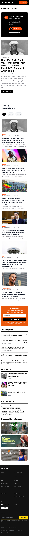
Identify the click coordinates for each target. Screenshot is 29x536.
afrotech (16, 480)
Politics (19, 114)
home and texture (18, 477)
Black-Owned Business (8, 408)
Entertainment (13, 405)
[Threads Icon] (16, 504)
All (4, 114)
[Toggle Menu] (2, 2)
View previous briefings (14, 32)
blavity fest (17, 493)
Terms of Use (4, 530)
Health (11, 114)
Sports (11, 411)
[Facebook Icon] (9, 504)
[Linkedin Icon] (2, 504)
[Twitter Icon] (5, 504)
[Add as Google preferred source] (4, 508)
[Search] (16, 2)
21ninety (16, 483)
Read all (13, 8)
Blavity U (4, 411)
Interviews (4, 405)
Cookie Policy (19, 530)
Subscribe (23, 2)
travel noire (17, 486)
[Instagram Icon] (12, 504)
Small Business (5, 486)
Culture (18, 408)
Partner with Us (5, 490)
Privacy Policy (4, 521)
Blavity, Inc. (7, 527)
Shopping (3, 493)
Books (22, 411)
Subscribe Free (14, 319)
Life (2, 480)
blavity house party (19, 496)
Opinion (10, 414)
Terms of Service (21, 520)
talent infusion (18, 490)
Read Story (6, 91)
